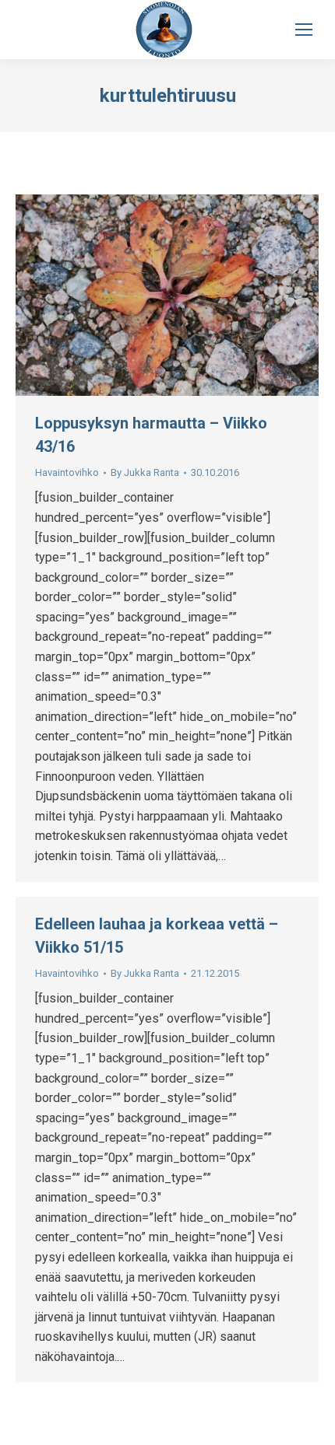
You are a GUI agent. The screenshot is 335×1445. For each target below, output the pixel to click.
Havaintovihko (67, 472)
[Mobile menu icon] (303, 29)
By (145, 472)
